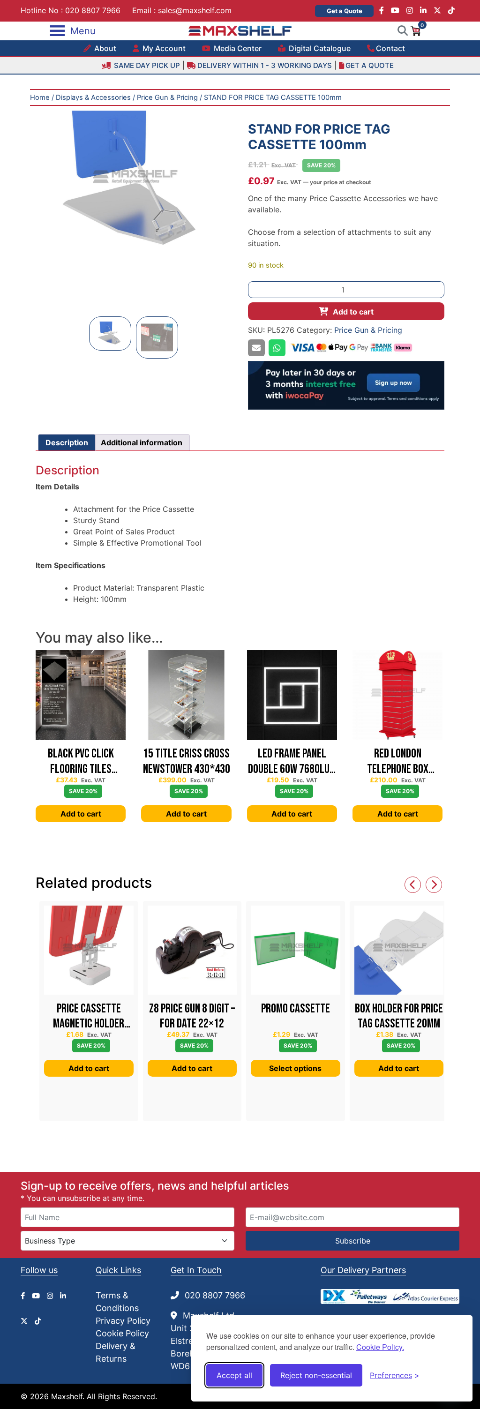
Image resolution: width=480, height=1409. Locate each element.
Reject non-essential (316, 1375)
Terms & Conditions (117, 1301)
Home (40, 97)
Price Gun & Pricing (167, 97)
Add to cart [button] (80, 813)
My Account (163, 48)
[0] (415, 30)
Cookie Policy (122, 1333)
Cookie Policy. (380, 1347)
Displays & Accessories (93, 97)
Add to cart (353, 311)
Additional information (141, 442)
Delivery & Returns (115, 1352)
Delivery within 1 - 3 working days (264, 65)
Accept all (234, 1375)
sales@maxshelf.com (195, 10)
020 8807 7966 (92, 10)
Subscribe (352, 1240)
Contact (390, 48)
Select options (295, 1068)
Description (66, 442)
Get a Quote (344, 11)
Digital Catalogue (319, 48)
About (104, 48)
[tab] (67, 442)
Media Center (237, 48)
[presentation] (413, 885)
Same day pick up (146, 65)
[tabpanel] (133, 181)
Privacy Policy (123, 1321)
